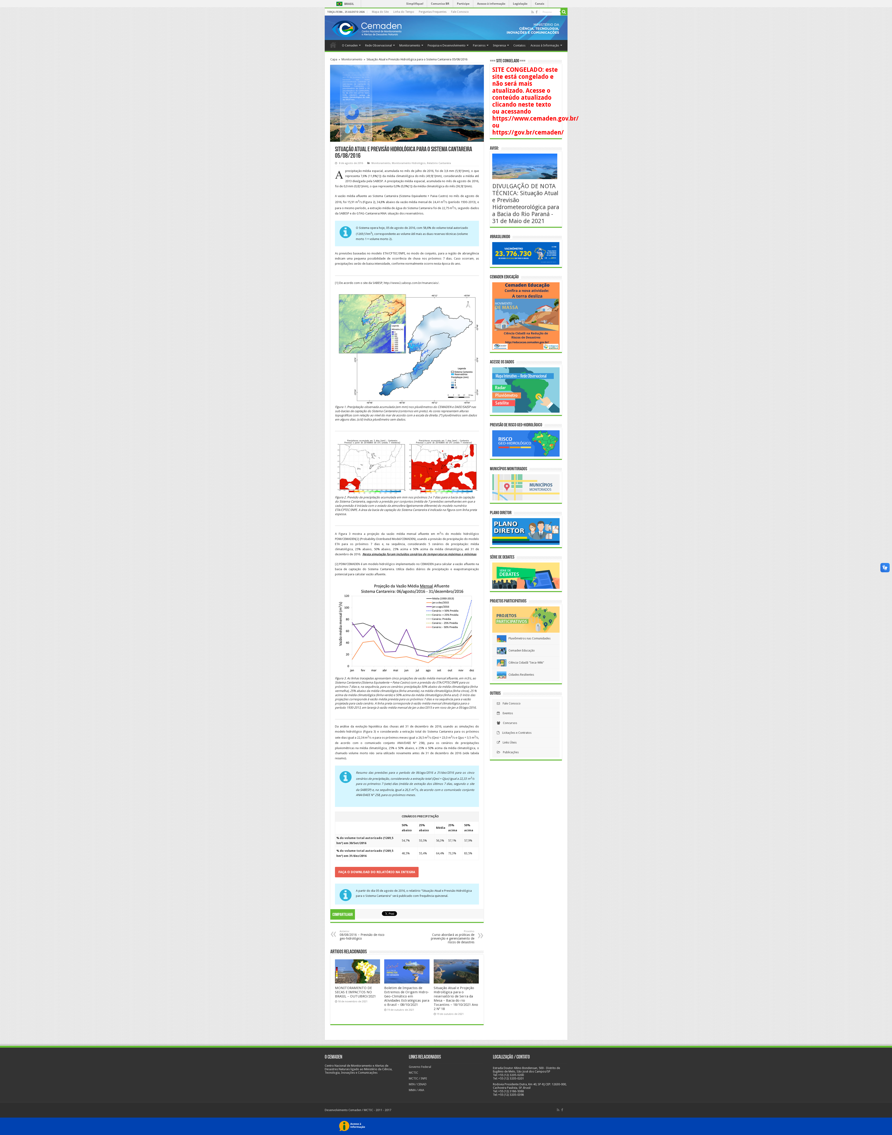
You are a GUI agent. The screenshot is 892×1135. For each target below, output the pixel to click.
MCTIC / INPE (418, 1078)
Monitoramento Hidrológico (409, 163)
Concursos (508, 723)
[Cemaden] (366, 28)
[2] (357, 539)
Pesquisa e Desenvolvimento (447, 45)
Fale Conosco (460, 11)
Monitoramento (409, 45)
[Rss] (532, 12)
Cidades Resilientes (520, 674)
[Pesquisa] (564, 11)
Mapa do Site (380, 11)
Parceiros (479, 45)
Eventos (506, 713)
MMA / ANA (416, 1090)
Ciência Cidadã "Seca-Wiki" (525, 662)
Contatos (519, 45)
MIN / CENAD (417, 1084)
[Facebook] (536, 12)
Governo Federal (420, 1067)
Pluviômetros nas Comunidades (528, 638)
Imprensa (499, 45)
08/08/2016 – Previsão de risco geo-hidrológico (362, 935)
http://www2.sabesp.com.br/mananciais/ (411, 283)
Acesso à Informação (545, 45)
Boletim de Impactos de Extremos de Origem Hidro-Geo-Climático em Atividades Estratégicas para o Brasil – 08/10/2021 (406, 996)
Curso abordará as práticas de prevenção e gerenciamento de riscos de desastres (452, 937)
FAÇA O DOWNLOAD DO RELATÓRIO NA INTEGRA (376, 872)
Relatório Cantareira (439, 163)
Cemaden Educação (520, 650)
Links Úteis (508, 742)
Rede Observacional (378, 45)
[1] (461, 171)
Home (333, 45)
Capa (333, 59)
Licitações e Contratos (515, 732)
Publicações (509, 752)
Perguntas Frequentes (432, 11)
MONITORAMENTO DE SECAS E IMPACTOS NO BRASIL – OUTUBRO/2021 (355, 992)
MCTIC (413, 1072)
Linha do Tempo (403, 11)
